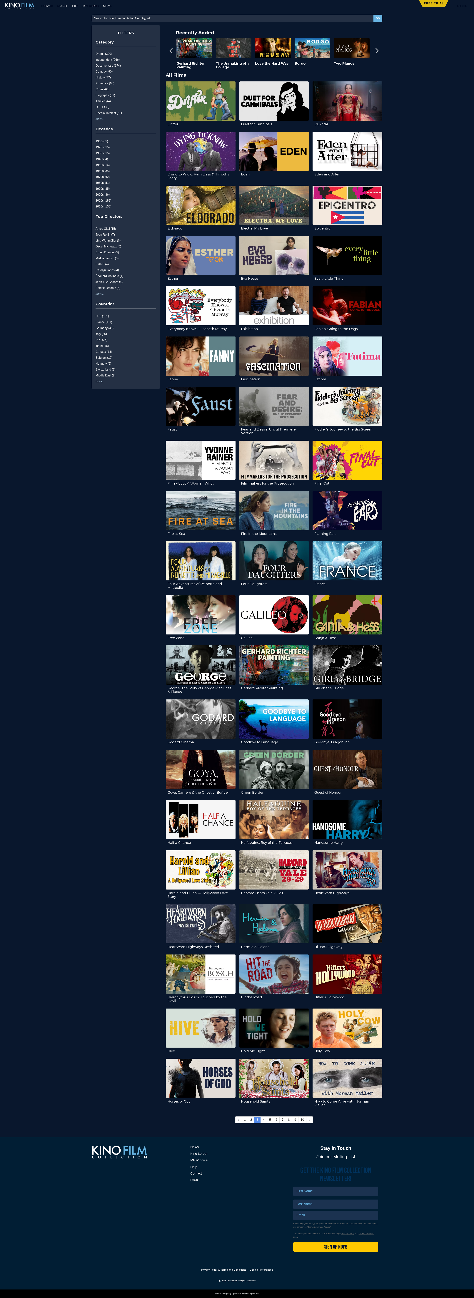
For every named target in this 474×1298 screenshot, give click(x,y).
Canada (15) (104, 351)
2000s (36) (103, 194)
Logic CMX (254, 1293)
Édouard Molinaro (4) (109, 276)
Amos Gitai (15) (106, 228)
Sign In (462, 6)
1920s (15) (103, 147)
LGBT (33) (102, 107)
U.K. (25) (101, 339)
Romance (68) (105, 83)
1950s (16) (103, 165)
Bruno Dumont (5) (107, 252)
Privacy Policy (347, 1233)
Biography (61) (105, 95)
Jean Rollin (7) (105, 234)
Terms (311, 1227)
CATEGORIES (90, 6)
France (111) (104, 322)
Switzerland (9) (105, 369)
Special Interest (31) (109, 113)
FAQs (194, 1179)
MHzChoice (199, 1160)
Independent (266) (108, 59)
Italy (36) (101, 334)
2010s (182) (103, 200)
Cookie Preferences (261, 1269)
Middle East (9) (105, 375)
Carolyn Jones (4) (107, 270)
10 (302, 1119)
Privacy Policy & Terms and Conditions (223, 1269)
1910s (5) (102, 141)
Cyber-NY (236, 1293)
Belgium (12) (104, 357)
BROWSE (47, 6)
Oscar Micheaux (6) (108, 246)
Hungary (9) (103, 363)
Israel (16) (102, 345)
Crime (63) (102, 89)
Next (377, 50)
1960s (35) (103, 170)
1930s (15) (103, 153)
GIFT (75, 6)
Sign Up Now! (335, 1247)
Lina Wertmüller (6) (108, 240)
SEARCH (62, 6)
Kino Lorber (199, 1153)
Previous (171, 50)
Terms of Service (366, 1233)
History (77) (103, 77)
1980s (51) (103, 182)
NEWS (107, 6)
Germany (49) (105, 328)
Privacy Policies (323, 1227)
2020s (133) (103, 206)
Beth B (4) (102, 264)
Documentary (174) (108, 65)
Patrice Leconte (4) (108, 287)
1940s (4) (102, 159)
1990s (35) (103, 188)
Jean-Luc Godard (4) (109, 282)
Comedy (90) (104, 71)
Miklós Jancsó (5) (107, 258)
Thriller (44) (103, 101)
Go (378, 18)
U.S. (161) (102, 316)
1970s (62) (103, 176)
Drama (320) (104, 53)
